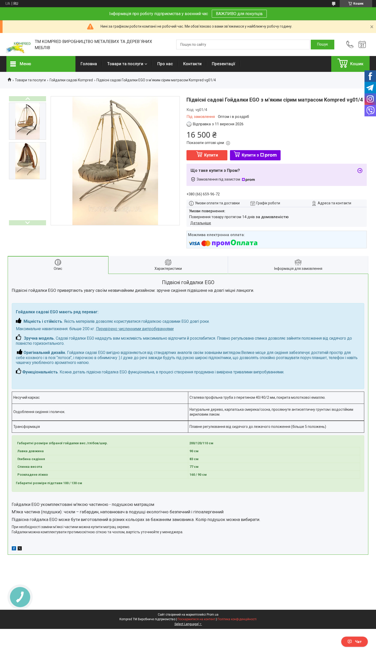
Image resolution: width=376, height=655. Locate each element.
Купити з (250, 155)
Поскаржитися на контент (196, 619)
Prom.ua (212, 614)
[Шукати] (322, 44)
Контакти (192, 63)
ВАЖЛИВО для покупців (239, 13)
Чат (358, 642)
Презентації (223, 63)
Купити (211, 155)
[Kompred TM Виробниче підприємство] (18, 44)
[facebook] (14, 549)
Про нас (165, 63)
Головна (89, 63)
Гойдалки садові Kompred (71, 80)
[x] (20, 549)
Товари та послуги (125, 63)
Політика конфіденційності (237, 619)
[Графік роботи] (362, 44)
